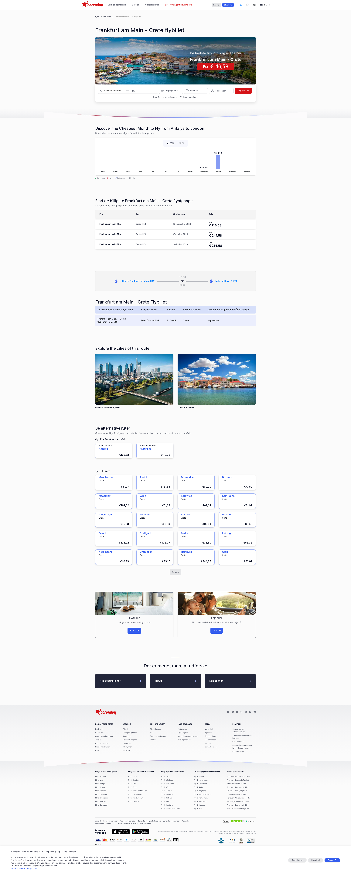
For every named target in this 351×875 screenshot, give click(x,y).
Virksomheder (210, 740)
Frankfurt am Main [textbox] (112, 91)
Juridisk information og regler (106, 821)
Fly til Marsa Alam (201, 798)
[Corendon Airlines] (92, 5)
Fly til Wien (198, 808)
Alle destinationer (110, 681)
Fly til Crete (132, 776)
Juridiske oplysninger (171, 821)
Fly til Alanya (100, 783)
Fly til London (199, 776)
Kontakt (153, 740)
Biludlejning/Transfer (103, 747)
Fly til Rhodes (133, 780)
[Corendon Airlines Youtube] (237, 712)
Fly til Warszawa (200, 801)
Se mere (175, 572)
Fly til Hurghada (200, 791)
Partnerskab (182, 729)
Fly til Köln (165, 776)
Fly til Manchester (201, 780)
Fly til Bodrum (100, 791)
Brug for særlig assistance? (165, 97)
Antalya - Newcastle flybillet (238, 780)
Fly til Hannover (167, 794)
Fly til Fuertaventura (136, 798)
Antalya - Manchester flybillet (238, 776)
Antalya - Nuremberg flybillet (238, 787)
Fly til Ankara (100, 787)
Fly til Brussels (199, 805)
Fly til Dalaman (101, 794)
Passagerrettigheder (127, 821)
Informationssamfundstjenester (125, 823)
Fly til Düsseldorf (167, 783)
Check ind (228, 5)
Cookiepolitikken (238, 742)
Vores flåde (209, 729)
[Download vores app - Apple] (121, 831)
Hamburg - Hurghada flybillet (238, 801)
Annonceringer (210, 736)
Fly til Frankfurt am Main (170, 808)
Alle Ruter (107, 17)
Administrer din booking (104, 736)
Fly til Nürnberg (167, 780)
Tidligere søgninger (189, 97)
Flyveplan (126, 750)
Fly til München (167, 787)
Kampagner (216, 681)
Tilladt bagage (155, 729)
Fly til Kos (132, 783)
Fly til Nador (198, 787)
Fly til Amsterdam (200, 783)
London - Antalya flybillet (236, 794)
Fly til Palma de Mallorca (137, 791)
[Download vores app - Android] (140, 831)
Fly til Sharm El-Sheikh (202, 794)
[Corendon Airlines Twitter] (233, 712)
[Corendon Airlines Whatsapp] (255, 712)
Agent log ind (183, 732)
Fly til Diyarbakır (101, 798)
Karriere (208, 743)
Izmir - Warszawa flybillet (236, 783)
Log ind (216, 5)
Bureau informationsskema (188, 736)
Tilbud (158, 681)
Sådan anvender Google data (24, 869)
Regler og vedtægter (158, 736)
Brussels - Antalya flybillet (237, 791)
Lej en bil (217, 631)
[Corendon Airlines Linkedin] (246, 712)
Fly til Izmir (99, 780)
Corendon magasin (130, 740)
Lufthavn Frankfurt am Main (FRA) (137, 281)
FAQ (151, 732)
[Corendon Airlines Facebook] (241, 712)
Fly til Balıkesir (100, 801)
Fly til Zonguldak (101, 805)
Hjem (97, 17)
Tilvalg (98, 740)
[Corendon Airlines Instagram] (228, 712)
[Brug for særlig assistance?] (241, 5)
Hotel (97, 750)
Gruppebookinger (102, 743)
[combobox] (115, 91)
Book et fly (99, 729)
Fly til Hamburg (167, 805)
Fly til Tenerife (133, 801)
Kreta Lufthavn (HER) (226, 281)
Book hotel (134, 631)
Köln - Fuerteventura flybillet (238, 808)
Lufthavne (127, 743)
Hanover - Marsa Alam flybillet (238, 798)
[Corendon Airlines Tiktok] (250, 712)
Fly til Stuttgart (166, 798)
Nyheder (208, 732)
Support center (152, 5)
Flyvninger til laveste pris (180, 5)
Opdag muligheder (130, 732)
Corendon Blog (210, 747)
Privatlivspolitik (238, 751)
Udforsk (135, 5)
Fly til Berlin (165, 801)
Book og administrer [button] (117, 5)
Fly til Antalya (100, 776)
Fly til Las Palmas (134, 794)
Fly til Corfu (132, 787)
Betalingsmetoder (184, 740)
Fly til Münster (166, 791)
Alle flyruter (127, 747)
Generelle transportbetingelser (149, 821)
